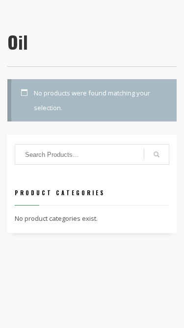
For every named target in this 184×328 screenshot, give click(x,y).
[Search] (156, 154)
